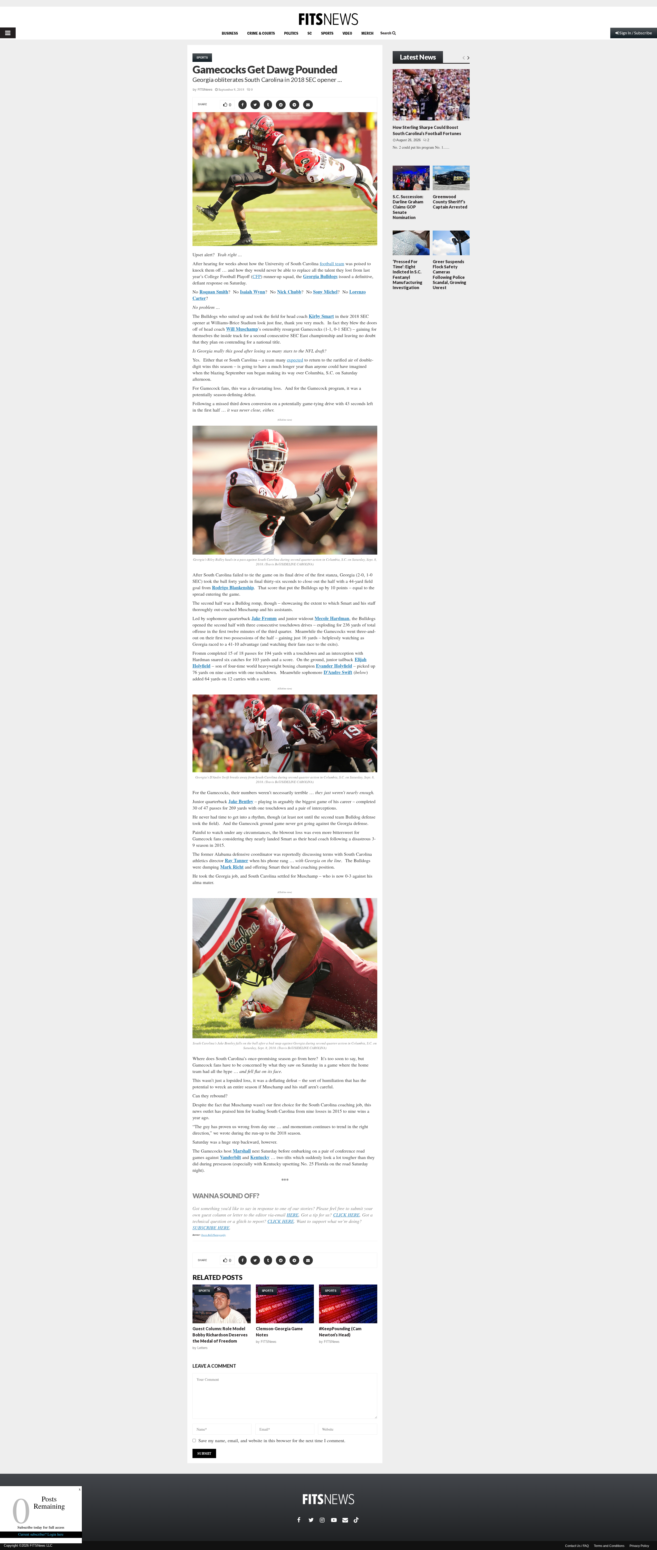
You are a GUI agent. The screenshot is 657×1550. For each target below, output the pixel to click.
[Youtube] (336, 1520)
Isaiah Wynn (252, 291)
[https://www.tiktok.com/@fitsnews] (357, 1520)
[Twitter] (314, 1520)
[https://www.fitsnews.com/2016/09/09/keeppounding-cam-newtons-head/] (348, 1304)
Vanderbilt (230, 1157)
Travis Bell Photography (213, 1234)
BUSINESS (230, 33)
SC (309, 33)
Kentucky (259, 1157)
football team (332, 263)
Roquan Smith (213, 291)
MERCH (367, 33)
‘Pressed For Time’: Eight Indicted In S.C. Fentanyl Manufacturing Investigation (407, 274)
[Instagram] (325, 1520)
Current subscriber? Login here (41, 1534)
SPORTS (327, 33)
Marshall (242, 1150)
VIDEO (347, 33)
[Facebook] (302, 1520)
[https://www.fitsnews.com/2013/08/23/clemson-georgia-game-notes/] (285, 1304)
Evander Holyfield (334, 665)
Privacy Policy (639, 1546)
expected (295, 360)
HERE (292, 1215)
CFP (257, 276)
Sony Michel (325, 291)
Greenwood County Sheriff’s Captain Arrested (450, 201)
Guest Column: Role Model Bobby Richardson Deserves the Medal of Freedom (220, 1334)
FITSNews (205, 89)
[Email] (348, 1520)
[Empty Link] (464, 57)
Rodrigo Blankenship (233, 587)
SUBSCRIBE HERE (210, 1227)
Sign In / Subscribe (636, 32)
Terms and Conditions (609, 1546)
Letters (202, 1348)
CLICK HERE (346, 1215)
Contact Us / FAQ (577, 1546)
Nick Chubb (289, 291)
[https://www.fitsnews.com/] (328, 19)
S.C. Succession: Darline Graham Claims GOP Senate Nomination (408, 207)
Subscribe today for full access (41, 1527)
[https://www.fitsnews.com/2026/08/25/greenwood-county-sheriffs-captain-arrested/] (451, 178)
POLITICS (291, 33)
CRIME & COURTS (261, 33)
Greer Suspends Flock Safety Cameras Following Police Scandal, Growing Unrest (449, 274)
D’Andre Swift (338, 672)
